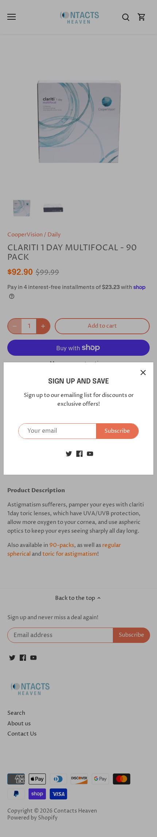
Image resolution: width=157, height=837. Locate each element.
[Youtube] (90, 454)
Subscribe (117, 431)
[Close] (143, 372)
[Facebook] (79, 454)
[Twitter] (69, 454)
